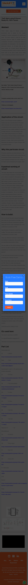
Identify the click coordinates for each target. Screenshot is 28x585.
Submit (9, 307)
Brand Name (8, 300)
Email (7, 287)
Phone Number (9, 293)
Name (7, 281)
